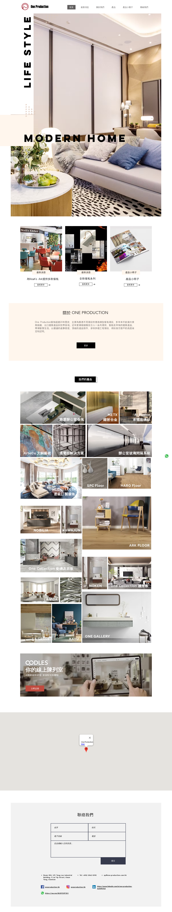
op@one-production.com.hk (115, 875)
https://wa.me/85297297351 (57, 893)
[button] (75, 138)
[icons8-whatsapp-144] (166, 456)
